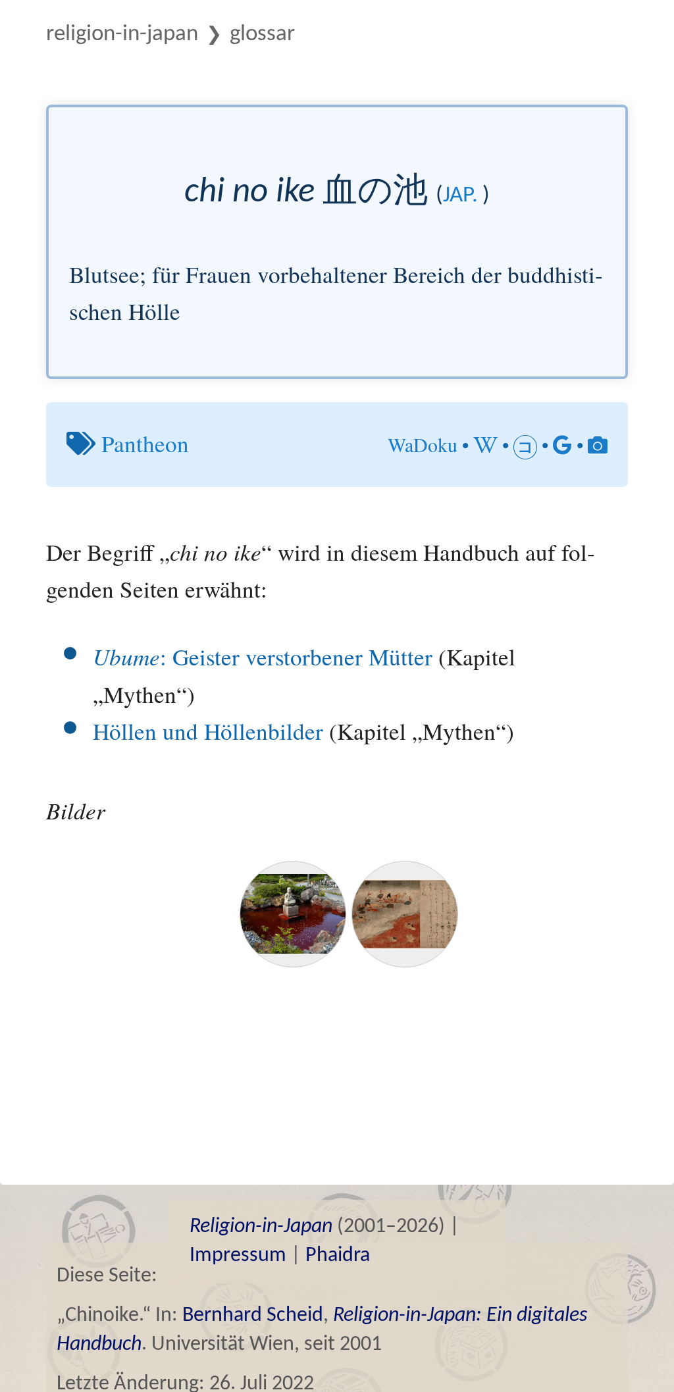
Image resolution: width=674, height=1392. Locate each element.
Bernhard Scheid (252, 1315)
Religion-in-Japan (122, 34)
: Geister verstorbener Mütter (262, 656)
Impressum (238, 1255)
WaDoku (422, 444)
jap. (460, 195)
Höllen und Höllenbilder (208, 730)
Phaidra (337, 1255)
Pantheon (145, 443)
